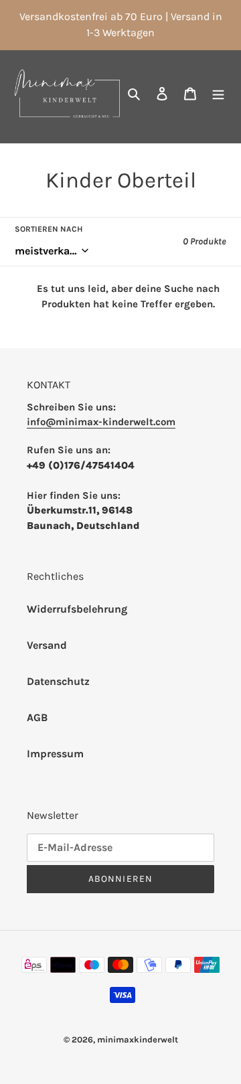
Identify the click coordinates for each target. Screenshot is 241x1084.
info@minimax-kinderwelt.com (101, 422)
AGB (37, 717)
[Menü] (218, 93)
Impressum (55, 753)
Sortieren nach (48, 229)
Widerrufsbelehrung (77, 609)
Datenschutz (58, 681)
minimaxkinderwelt (137, 1039)
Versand (47, 645)
